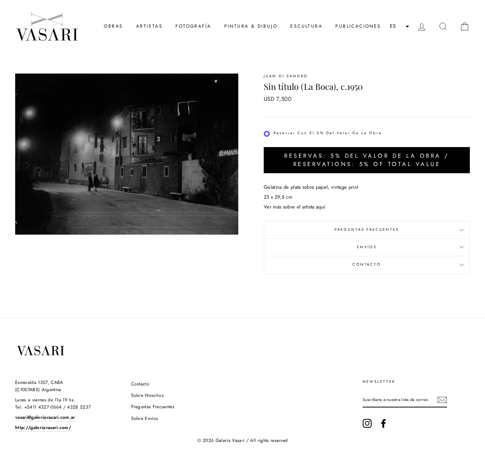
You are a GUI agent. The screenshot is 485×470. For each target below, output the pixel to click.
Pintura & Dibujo (250, 26)
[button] (398, 26)
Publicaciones (358, 26)
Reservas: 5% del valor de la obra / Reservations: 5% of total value (366, 160)
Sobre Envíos (144, 418)
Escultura (306, 26)
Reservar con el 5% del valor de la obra (328, 133)
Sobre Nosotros (147, 395)
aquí (320, 207)
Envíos (367, 247)
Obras (113, 26)
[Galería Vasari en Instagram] (367, 423)
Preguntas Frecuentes (367, 229)
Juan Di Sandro (286, 76)
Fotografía (193, 26)
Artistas (149, 26)
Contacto (366, 264)
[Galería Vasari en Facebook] (383, 423)
